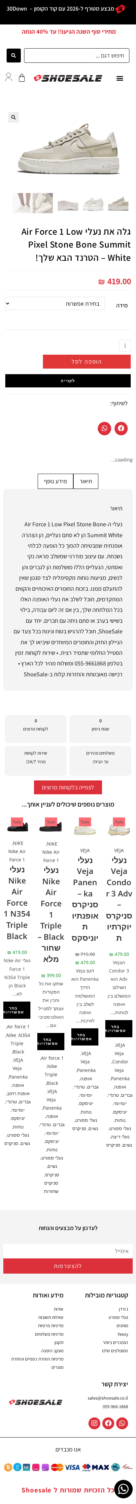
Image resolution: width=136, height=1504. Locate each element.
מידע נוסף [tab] (55, 481)
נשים (127, 1145)
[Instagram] (94, 1423)
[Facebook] (108, 1423)
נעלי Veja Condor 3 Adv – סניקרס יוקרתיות (119, 898)
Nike (52, 1066)
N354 (24, 1035)
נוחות (120, 1120)
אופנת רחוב (18, 1093)
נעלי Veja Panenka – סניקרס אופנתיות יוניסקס (85, 898)
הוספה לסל (87, 361)
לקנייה (68, 380)
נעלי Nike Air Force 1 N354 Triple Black (17, 902)
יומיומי (120, 1103)
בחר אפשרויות (115, 1028)
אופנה (120, 1087)
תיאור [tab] (86, 481)
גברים (127, 1095)
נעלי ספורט (120, 1128)
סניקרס (113, 1145)
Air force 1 (52, 1058)
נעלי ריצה (120, 1136)
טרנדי (113, 1095)
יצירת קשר (114, 1384)
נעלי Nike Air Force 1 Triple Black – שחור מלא (51, 914)
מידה (122, 305)
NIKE (52, 844)
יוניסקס (120, 1112)
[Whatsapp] (122, 1423)
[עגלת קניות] (21, 77)
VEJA (119, 850)
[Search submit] (14, 55)
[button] (119, 78)
